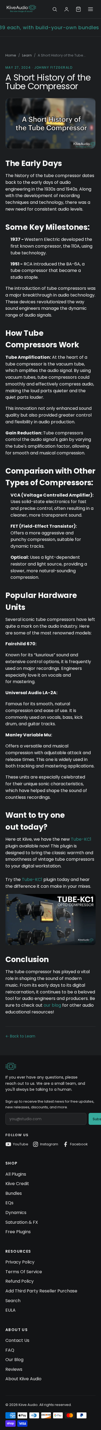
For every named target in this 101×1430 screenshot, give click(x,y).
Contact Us (17, 1340)
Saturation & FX (21, 1222)
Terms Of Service (23, 1272)
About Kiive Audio (23, 1379)
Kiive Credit (17, 1183)
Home (10, 55)
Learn (27, 55)
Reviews (13, 1369)
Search (12, 1301)
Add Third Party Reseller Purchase (41, 1291)
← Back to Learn (20, 1036)
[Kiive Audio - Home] (21, 8)
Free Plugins (18, 1232)
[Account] (66, 9)
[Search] (54, 9)
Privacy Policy (19, 1262)
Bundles (13, 1193)
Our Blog (14, 1359)
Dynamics (15, 1212)
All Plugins (15, 1174)
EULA (10, 1310)
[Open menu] (90, 9)
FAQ (9, 1350)
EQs (9, 1203)
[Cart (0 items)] (78, 9)
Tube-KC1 (81, 839)
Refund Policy (19, 1281)
